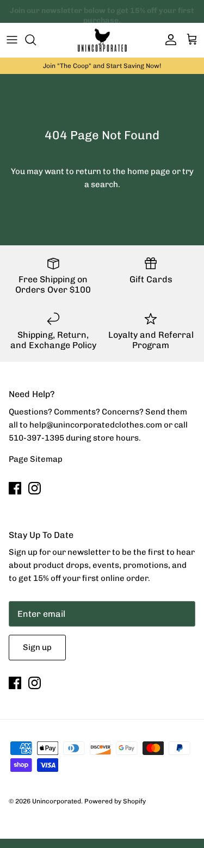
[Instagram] (34, 488)
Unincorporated (56, 801)
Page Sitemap (36, 459)
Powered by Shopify (115, 801)
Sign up (37, 647)
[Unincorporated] (102, 40)
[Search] (36, 40)
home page (148, 171)
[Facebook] (15, 488)
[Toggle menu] (12, 40)
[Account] (168, 40)
